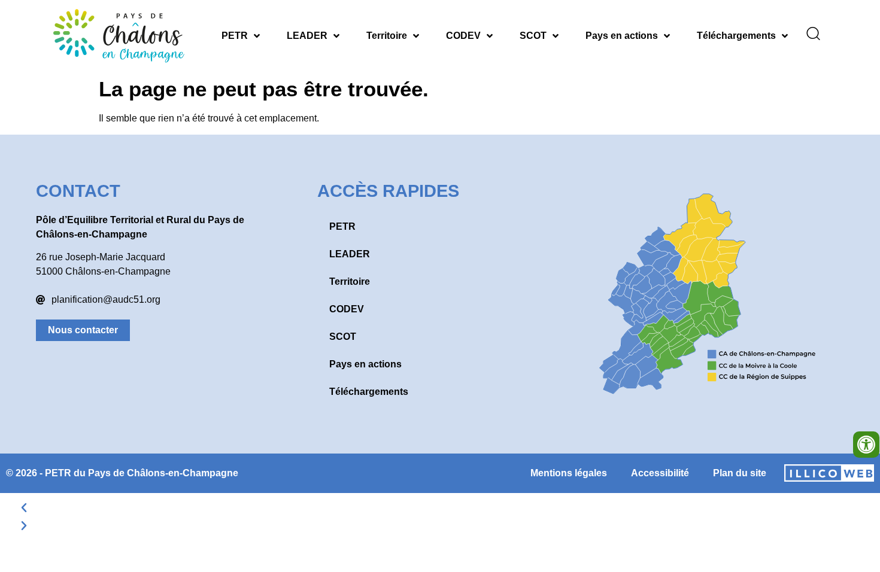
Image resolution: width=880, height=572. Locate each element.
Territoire (386, 36)
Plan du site (739, 473)
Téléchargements (736, 36)
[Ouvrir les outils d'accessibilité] (866, 444)
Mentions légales (568, 473)
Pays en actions (621, 36)
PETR (234, 36)
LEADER (307, 36)
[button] (440, 508)
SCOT (533, 36)
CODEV (463, 36)
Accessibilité (660, 473)
